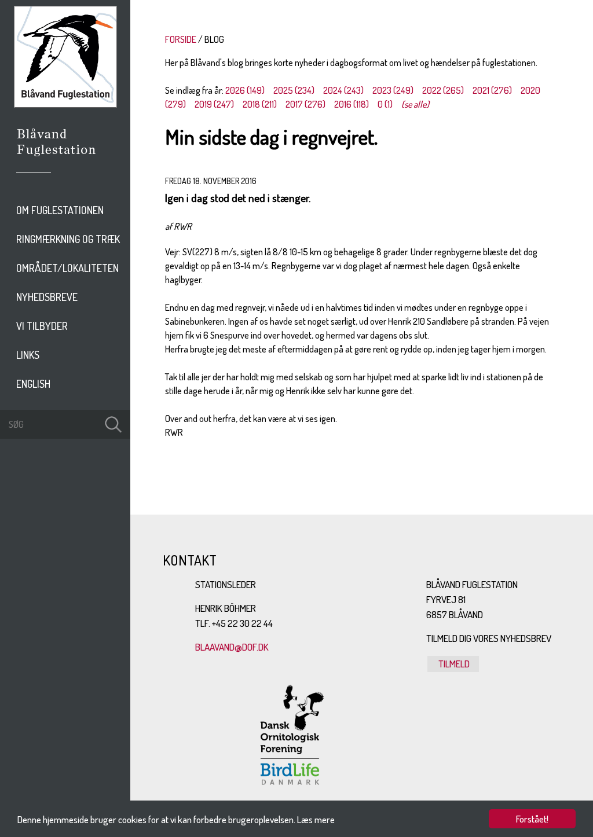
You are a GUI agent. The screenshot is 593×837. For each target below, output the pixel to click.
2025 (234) (293, 90)
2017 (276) (305, 104)
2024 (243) (343, 90)
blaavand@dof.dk (232, 647)
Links (27, 354)
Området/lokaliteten (67, 268)
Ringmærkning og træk (68, 239)
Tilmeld (453, 664)
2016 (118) (351, 104)
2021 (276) (492, 90)
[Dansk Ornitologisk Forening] (62, 158)
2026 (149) (245, 90)
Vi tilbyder (42, 326)
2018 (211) (260, 104)
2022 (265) (443, 90)
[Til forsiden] (65, 104)
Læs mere (316, 819)
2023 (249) (392, 90)
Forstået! (532, 819)
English (33, 383)
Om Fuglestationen (60, 210)
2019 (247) (214, 104)
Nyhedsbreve (47, 297)
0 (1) (385, 104)
